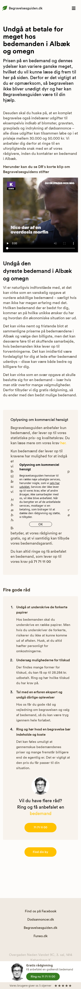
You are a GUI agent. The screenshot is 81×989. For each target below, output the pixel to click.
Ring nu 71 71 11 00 (43, 976)
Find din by (40, 852)
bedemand (40, 813)
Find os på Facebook (40, 911)
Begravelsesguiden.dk (25, 8)
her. (63, 443)
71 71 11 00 (40, 827)
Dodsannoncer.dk (40, 919)
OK (40, 524)
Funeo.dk (40, 936)
